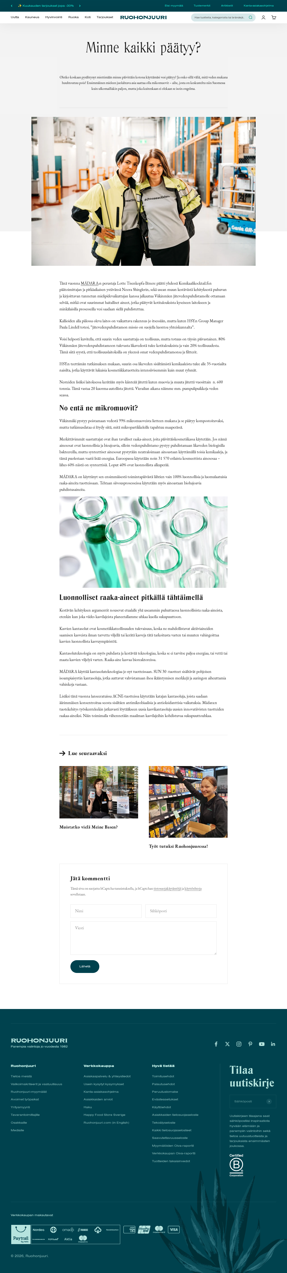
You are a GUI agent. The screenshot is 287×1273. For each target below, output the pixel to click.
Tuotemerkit (202, 5)
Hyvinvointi (53, 17)
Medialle (17, 1130)
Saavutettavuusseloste (170, 1138)
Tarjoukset (105, 17)
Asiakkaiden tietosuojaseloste (175, 1115)
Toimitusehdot (163, 1076)
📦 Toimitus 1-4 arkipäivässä (46, 6)
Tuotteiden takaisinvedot (171, 1161)
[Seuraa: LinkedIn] (273, 1044)
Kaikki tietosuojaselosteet (171, 1130)
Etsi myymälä (174, 5)
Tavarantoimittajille (25, 1115)
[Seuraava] (80, 6)
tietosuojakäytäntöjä (167, 888)
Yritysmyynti (20, 1107)
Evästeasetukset (165, 1099)
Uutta (15, 17)
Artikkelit (227, 5)
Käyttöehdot (161, 1107)
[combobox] (220, 17)
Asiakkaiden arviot (98, 1099)
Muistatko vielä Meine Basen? (88, 827)
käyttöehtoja (193, 888)
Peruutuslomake (165, 1092)
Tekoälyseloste (163, 1123)
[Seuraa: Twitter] (227, 1044)
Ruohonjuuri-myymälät (29, 1092)
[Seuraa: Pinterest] (250, 1044)
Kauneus (32, 17)
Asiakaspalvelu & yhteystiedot (107, 1076)
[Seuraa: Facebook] (216, 1044)
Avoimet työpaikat (25, 1099)
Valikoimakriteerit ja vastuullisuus (36, 1084)
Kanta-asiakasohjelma (259, 5)
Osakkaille (19, 1123)
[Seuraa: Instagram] (239, 1044)
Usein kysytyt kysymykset (104, 1084)
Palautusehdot (163, 1084)
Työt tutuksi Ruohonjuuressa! (178, 846)
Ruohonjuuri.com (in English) (106, 1123)
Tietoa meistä (21, 1076)
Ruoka (73, 17)
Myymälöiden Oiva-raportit (173, 1146)
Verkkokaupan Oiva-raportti (173, 1153)
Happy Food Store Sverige (104, 1115)
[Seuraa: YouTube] (262, 1044)
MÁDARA (89, 283)
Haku (88, 1107)
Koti (88, 17)
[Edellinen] (11, 6)
